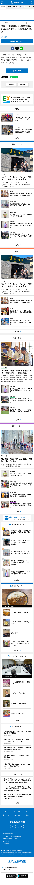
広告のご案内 (6, 843)
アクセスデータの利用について (10, 838)
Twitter (17, 826)
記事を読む (17, 71)
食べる (9, 6)
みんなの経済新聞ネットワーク (17, 861)
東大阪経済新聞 (17, 2)
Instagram (22, 826)
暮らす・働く (27, 6)
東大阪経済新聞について (9, 833)
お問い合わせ (6, 841)
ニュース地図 (4, 23)
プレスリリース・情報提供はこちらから (12, 836)
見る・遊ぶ (15, 6)
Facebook (12, 826)
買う (21, 6)
